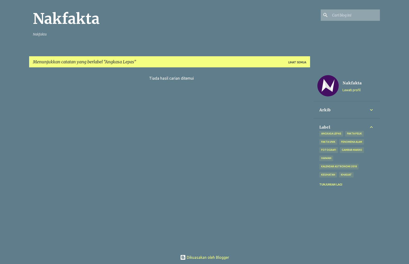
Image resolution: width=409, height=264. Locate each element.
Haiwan (326, 158)
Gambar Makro (352, 149)
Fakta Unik (328, 141)
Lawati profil (351, 90)
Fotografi (328, 149)
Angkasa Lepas (331, 133)
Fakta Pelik (354, 133)
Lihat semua (297, 62)
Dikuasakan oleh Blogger (207, 257)
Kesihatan (328, 174)
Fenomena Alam (351, 141)
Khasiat (346, 174)
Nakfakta (66, 18)
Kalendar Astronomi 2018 (339, 166)
